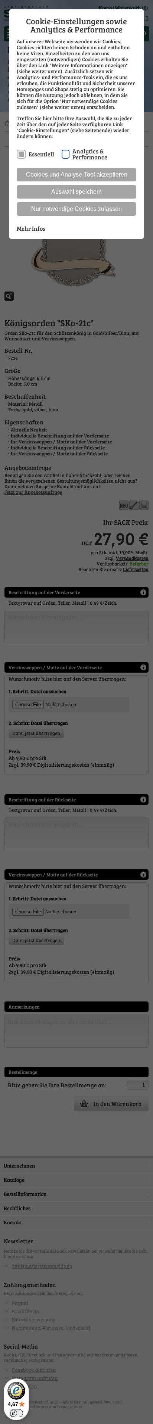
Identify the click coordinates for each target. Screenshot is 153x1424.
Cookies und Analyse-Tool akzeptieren (76, 174)
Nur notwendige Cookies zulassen (76, 209)
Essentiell (41, 154)
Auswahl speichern (76, 191)
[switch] (16, 1413)
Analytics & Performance (89, 153)
